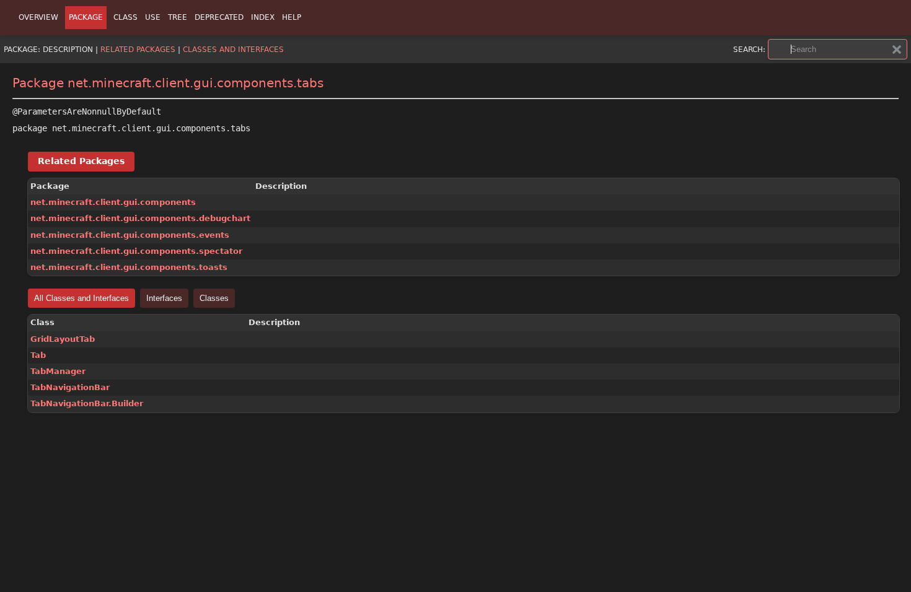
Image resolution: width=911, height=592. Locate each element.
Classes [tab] (214, 298)
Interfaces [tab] (164, 298)
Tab (38, 355)
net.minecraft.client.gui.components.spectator (136, 251)
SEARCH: (749, 49)
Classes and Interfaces (233, 49)
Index (263, 17)
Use (153, 17)
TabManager (58, 371)
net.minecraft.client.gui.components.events (129, 235)
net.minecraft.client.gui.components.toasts (128, 267)
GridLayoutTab (62, 339)
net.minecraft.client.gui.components (113, 202)
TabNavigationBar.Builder (86, 403)
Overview (38, 17)
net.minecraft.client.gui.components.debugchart (140, 218)
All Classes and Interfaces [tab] (81, 298)
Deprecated (219, 17)
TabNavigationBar (70, 387)
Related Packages (137, 49)
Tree (177, 17)
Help (291, 17)
